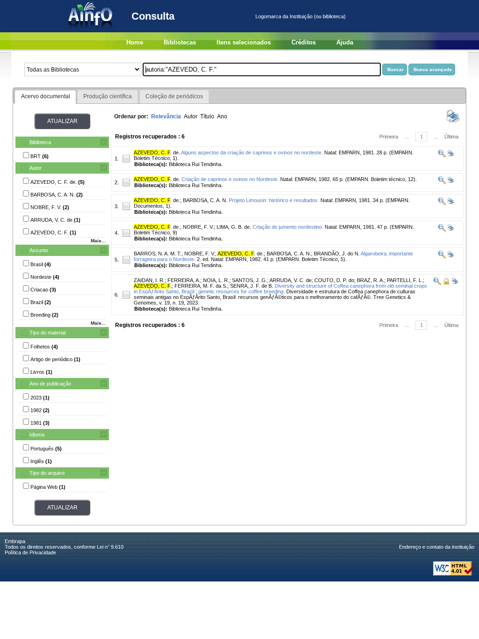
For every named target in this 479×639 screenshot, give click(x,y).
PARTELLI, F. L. (405, 280)
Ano (222, 116)
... (407, 136)
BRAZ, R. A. (370, 280)
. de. (157, 152)
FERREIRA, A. (183, 280)
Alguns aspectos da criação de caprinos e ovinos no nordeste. (252, 152)
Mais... (98, 240)
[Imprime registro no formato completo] (450, 155)
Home (134, 42)
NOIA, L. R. (216, 280)
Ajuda (344, 42)
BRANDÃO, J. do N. (337, 253)
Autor (35, 168)
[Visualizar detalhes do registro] (442, 155)
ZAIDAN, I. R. (149, 280)
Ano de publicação (50, 383)
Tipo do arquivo (47, 473)
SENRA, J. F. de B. (251, 286)
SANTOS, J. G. (249, 280)
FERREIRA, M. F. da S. (200, 286)
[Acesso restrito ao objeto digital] (445, 283)
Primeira (388, 136)
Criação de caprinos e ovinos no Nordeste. (230, 179)
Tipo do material (47, 332)
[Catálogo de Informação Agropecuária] (91, 30)
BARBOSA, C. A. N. (205, 200)
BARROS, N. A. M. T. (157, 253)
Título (207, 116)
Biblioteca (40, 142)
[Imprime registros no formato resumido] (453, 122)
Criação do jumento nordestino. (288, 227)
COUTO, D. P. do (334, 280)
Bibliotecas (180, 42)
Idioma (36, 434)
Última (451, 136)
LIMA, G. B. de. (234, 227)
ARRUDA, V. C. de (290, 280)
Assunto (38, 250)
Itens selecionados (244, 42)
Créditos (303, 42)
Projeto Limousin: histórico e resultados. (274, 200)
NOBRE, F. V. (198, 227)
